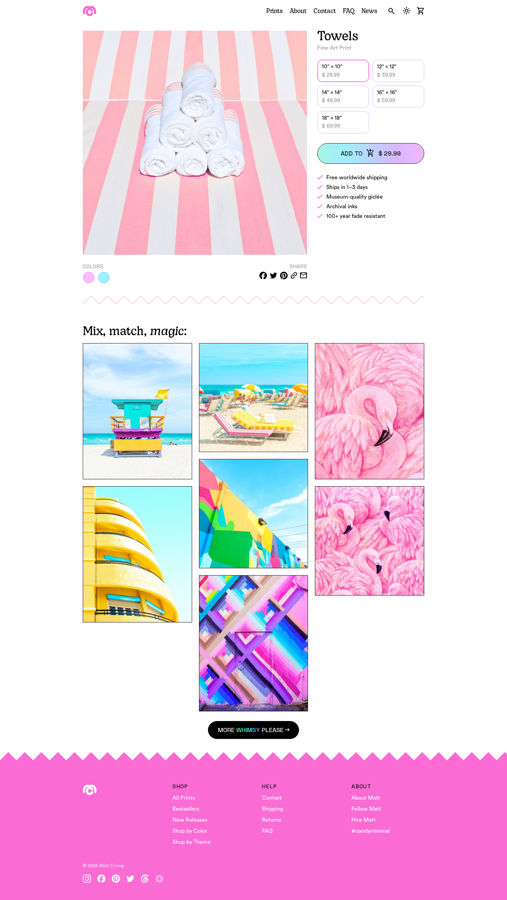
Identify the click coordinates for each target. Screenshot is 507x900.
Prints (274, 11)
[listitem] (89, 277)
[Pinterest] (116, 878)
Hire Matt (363, 820)
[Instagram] (87, 878)
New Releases (189, 820)
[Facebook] (101, 878)
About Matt (365, 798)
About (298, 11)
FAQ (349, 11)
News (369, 11)
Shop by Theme (191, 842)
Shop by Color (189, 831)
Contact (325, 11)
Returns (271, 820)
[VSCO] (159, 878)
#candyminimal (370, 831)
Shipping (272, 809)
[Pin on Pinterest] (284, 275)
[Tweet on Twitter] (273, 275)
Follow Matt (366, 809)
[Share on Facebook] (263, 275)
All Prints (183, 798)
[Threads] (145, 878)
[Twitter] (130, 878)
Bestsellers (185, 809)
